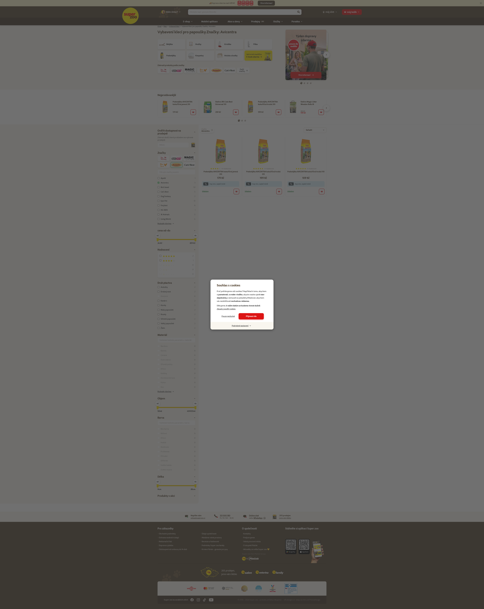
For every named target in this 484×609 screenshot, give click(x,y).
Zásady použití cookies (226, 309)
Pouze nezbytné (228, 316)
